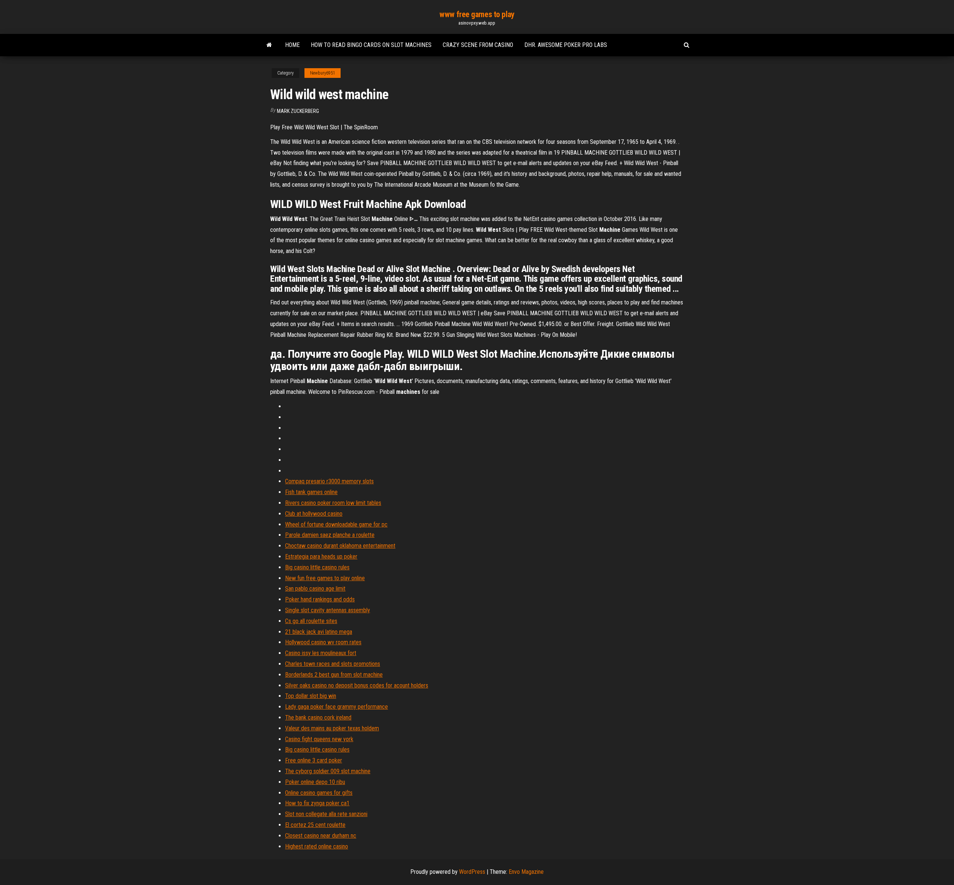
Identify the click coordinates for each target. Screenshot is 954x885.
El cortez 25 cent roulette (315, 824)
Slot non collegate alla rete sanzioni (326, 814)
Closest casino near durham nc (320, 835)
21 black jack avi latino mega (318, 631)
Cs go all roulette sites (311, 621)
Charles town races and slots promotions (332, 663)
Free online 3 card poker (313, 760)
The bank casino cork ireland (318, 717)
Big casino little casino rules (317, 567)
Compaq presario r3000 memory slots (329, 481)
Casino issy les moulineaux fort (320, 653)
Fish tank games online (311, 492)
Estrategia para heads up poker (321, 556)
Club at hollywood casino (313, 513)
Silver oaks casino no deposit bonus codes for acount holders (356, 685)
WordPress (472, 871)
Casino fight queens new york (319, 739)
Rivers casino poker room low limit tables (333, 502)
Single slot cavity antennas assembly (327, 610)
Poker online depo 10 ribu (315, 782)
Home (292, 44)
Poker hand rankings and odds (320, 599)
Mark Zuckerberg (298, 111)
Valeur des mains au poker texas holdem (332, 728)
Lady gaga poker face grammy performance (336, 706)
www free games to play (476, 14)
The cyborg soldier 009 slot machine (327, 771)
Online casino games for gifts (319, 792)
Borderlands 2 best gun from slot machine (334, 674)
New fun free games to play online (325, 578)
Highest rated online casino (316, 846)
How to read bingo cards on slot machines (371, 44)
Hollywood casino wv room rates (323, 642)
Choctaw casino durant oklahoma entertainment (340, 545)
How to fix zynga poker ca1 (317, 803)
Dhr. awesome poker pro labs (565, 44)
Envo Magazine (526, 871)
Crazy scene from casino (478, 44)
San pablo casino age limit (315, 588)
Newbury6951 (322, 73)
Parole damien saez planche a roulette (330, 534)
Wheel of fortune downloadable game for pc (336, 524)
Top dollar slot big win (310, 695)
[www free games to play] (269, 45)
